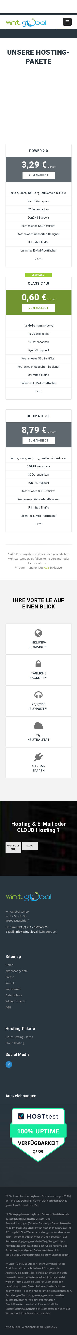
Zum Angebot (38, 175)
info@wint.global (26, 931)
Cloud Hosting (15, 1043)
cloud (29, 846)
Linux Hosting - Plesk (19, 1037)
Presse (10, 977)
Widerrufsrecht (16, 1001)
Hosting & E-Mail (13, 847)
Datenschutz (14, 995)
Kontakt (11, 983)
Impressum (13, 989)
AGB (46, 567)
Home (9, 965)
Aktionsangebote (17, 971)
